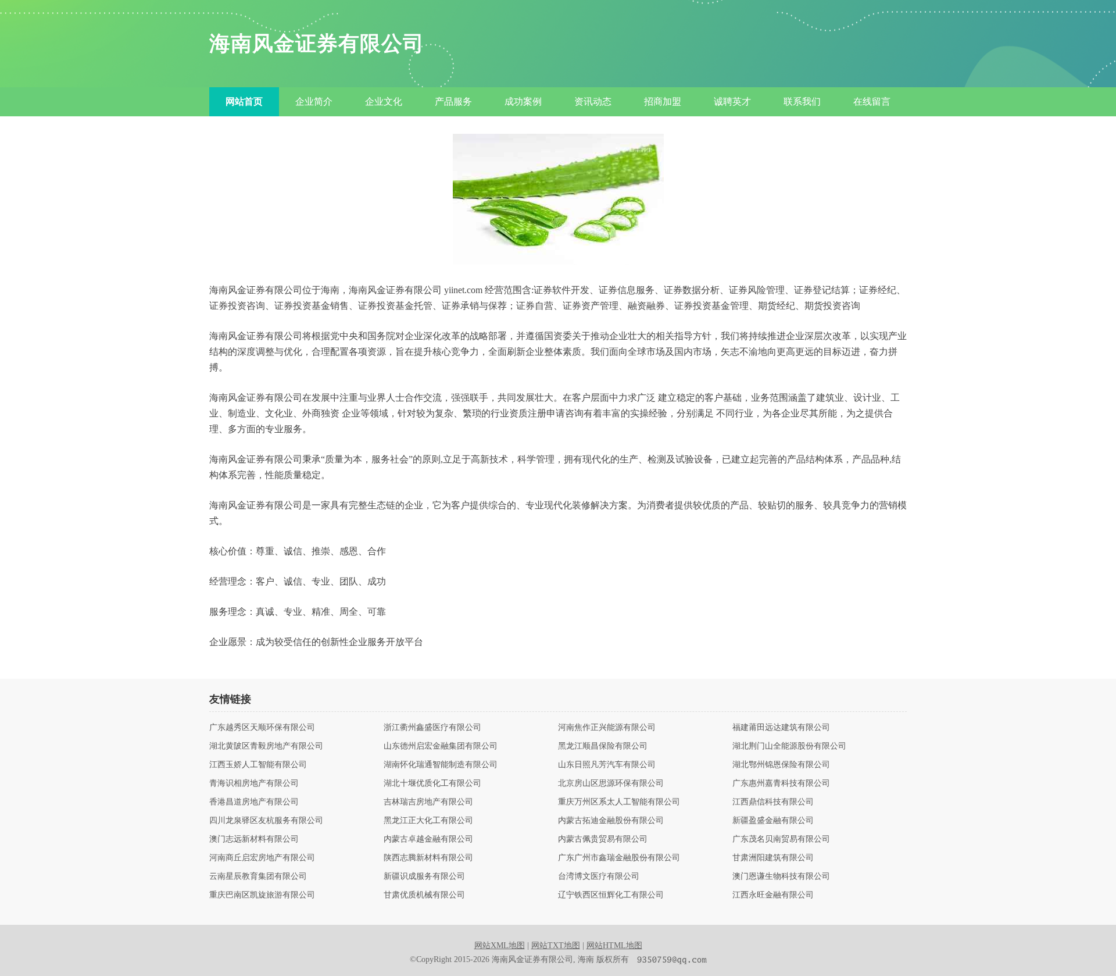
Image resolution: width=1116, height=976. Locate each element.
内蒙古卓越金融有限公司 (428, 839)
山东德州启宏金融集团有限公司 (441, 746)
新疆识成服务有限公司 (424, 876)
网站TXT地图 (555, 945)
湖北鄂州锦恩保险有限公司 (781, 765)
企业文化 (383, 101)
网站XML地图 (499, 945)
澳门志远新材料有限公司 (254, 839)
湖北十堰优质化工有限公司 (432, 783)
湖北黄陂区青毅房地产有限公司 (266, 746)
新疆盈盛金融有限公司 (773, 821)
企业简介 (313, 101)
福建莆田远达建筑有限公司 (781, 728)
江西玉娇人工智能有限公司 (258, 765)
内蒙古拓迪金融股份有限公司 (611, 821)
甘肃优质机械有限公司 (424, 895)
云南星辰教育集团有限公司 (258, 876)
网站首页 (244, 101)
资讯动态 (592, 101)
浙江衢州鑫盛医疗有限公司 (432, 728)
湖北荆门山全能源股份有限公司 (789, 746)
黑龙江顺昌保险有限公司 (603, 746)
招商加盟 (662, 101)
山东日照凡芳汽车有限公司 (607, 765)
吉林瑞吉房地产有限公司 (428, 802)
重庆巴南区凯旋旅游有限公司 (262, 895)
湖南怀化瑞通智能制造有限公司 (441, 765)
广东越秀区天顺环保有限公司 (262, 728)
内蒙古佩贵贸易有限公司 (603, 839)
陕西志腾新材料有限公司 (428, 858)
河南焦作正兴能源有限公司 (607, 728)
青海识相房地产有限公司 (254, 783)
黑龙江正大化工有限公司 (428, 821)
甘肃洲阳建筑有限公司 (773, 858)
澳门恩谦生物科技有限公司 (781, 876)
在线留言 (871, 101)
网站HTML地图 (614, 945)
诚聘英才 (732, 101)
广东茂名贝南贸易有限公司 (781, 839)
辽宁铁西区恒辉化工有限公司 (611, 895)
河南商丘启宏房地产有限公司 (262, 858)
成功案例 (523, 101)
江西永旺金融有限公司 (773, 895)
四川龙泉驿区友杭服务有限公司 (266, 821)
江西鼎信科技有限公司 (773, 802)
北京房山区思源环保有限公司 (611, 783)
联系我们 (802, 101)
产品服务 (453, 101)
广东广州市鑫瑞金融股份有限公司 (619, 858)
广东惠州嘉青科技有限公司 (781, 783)
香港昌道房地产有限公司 (254, 802)
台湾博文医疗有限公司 (598, 876)
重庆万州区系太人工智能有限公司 (619, 802)
